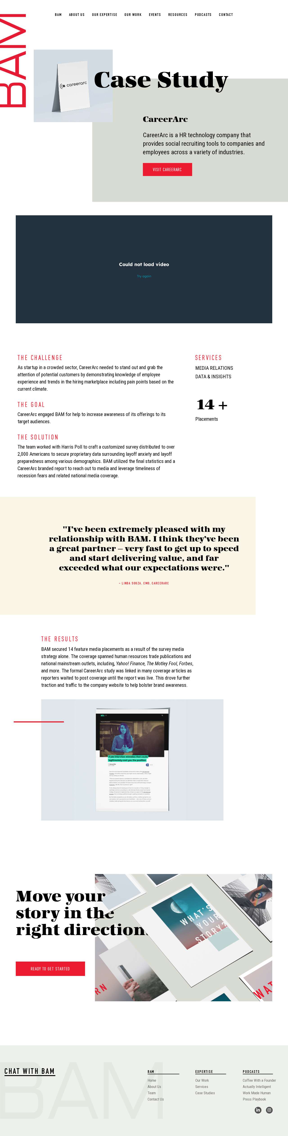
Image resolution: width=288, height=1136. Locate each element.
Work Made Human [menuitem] (257, 1093)
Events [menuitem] (155, 15)
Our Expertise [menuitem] (104, 15)
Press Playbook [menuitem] (254, 1099)
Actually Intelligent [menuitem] (257, 1086)
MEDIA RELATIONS (214, 368)
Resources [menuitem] (178, 15)
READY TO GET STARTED (50, 968)
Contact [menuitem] (226, 15)
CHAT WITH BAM (29, 1072)
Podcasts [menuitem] (203, 15)
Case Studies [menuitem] (205, 1093)
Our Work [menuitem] (133, 15)
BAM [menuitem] (58, 15)
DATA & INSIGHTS (213, 376)
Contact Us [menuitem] (156, 1099)
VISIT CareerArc (167, 169)
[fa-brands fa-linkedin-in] (258, 1110)
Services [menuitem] (201, 1086)
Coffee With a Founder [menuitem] (259, 1080)
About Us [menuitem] (77, 15)
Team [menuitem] (152, 1093)
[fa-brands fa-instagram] (269, 1110)
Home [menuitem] (152, 1080)
